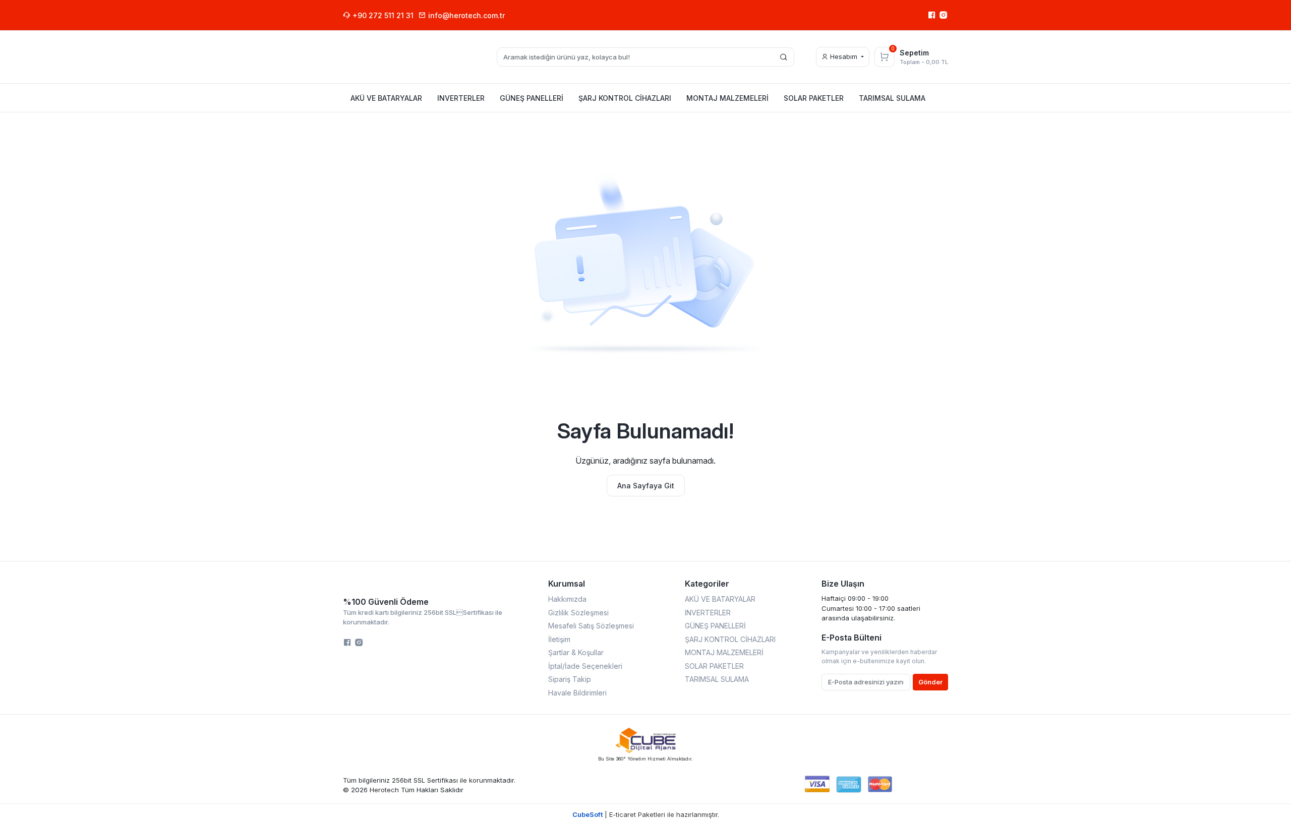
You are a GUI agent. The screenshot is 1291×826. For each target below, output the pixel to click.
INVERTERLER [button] (461, 98)
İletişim (559, 639)
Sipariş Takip (569, 679)
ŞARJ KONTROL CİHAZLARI (730, 639)
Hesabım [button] (843, 56)
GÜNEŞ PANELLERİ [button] (531, 98)
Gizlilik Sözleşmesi (578, 612)
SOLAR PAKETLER (714, 666)
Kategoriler (707, 584)
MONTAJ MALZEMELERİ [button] (727, 98)
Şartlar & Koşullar (576, 652)
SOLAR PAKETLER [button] (814, 98)
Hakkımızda (567, 599)
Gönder (930, 682)
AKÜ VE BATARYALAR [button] (386, 98)
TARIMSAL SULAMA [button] (892, 98)
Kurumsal (566, 584)
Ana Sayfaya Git (645, 485)
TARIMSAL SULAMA (717, 679)
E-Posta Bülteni (851, 637)
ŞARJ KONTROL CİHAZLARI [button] (624, 98)
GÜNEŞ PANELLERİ (715, 625)
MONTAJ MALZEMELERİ (724, 652)
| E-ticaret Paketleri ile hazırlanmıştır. (645, 814)
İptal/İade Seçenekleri (585, 666)
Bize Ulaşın (842, 584)
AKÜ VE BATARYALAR (720, 599)
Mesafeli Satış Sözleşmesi (591, 625)
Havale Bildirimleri (577, 692)
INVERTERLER (708, 612)
